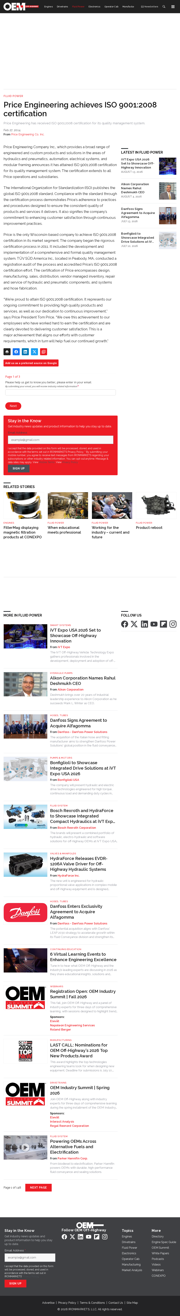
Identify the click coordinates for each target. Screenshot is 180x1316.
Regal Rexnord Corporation (69, 1125)
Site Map (132, 1302)
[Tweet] (34, 351)
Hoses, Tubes (59, 715)
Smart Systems (60, 625)
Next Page (38, 1187)
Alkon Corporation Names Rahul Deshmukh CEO (135, 188)
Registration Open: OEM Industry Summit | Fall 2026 (82, 994)
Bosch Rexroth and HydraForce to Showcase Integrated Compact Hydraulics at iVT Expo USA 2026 (82, 816)
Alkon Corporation (70, 689)
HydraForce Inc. (69, 875)
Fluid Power (13, 96)
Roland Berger (60, 1029)
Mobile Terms (47, 462)
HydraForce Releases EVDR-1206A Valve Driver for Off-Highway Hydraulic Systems (78, 864)
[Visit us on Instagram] (172, 623)
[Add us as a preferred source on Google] (43, 351)
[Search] (163, 6)
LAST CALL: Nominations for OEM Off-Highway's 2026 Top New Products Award (79, 1050)
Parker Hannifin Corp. (73, 1158)
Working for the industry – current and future (110, 532)
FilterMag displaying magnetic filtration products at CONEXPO (23, 532)
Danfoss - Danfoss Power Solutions (82, 732)
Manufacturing (61, 1040)
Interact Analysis (62, 1121)
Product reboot (149, 528)
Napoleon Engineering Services (72, 1025)
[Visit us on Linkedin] (144, 623)
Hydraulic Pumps (61, 673)
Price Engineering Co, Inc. (27, 134)
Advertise (48, 1302)
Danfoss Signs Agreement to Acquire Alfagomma (138, 213)
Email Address (18, 432)
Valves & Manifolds (63, 853)
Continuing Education (65, 949)
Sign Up (19, 468)
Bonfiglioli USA (68, 780)
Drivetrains (58, 1082)
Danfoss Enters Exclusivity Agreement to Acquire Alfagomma (76, 912)
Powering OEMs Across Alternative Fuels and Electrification (73, 1147)
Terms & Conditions (92, 1302)
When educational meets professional (64, 530)
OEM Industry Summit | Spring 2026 (80, 1090)
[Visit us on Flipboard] (163, 623)
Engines (9, 522)
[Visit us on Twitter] (134, 623)
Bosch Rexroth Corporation (77, 827)
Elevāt (54, 1021)
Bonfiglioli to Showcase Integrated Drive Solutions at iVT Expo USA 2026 (137, 238)
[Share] (16, 351)
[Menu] (172, 6)
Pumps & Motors (61, 757)
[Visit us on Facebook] (124, 623)
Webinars (56, 986)
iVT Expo (64, 647)
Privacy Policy (70, 462)
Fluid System (59, 805)
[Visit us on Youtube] (154, 623)
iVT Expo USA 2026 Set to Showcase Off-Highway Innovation (137, 163)
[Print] (7, 351)
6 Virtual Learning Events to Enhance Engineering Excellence (83, 957)
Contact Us (115, 1302)
